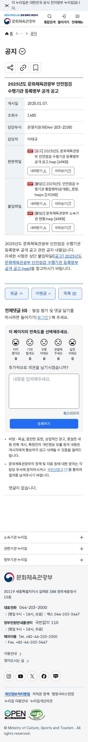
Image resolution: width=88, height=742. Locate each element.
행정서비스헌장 (63, 694)
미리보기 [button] (61, 171)
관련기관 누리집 (15, 548)
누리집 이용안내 (16, 701)
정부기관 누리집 (15, 560)
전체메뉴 (77, 22)
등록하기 (44, 424)
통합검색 (49, 22)
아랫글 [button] (41, 293)
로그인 (42, 317)
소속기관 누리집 (15, 537)
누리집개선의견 (41, 701)
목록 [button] (67, 293)
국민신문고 (55, 470)
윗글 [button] (14, 293)
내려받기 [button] (36, 171)
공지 (34, 33)
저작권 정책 (41, 694)
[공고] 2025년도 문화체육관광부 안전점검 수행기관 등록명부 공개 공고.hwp (43, 262)
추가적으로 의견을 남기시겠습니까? (38, 367)
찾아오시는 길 (14, 661)
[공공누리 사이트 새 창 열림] (15, 714)
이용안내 (11, 654)
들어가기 (63, 22)
